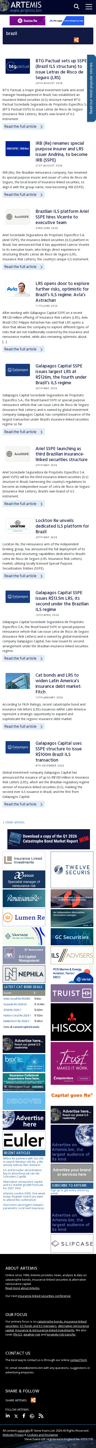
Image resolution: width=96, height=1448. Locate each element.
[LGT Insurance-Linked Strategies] (24, 917)
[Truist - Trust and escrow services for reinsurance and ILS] (72, 993)
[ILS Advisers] (72, 955)
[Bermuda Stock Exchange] (24, 1063)
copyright (23, 1431)
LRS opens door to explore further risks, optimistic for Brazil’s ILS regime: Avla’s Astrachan (62, 292)
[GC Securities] (72, 937)
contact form (78, 1360)
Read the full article (20, 126)
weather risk (31, 1334)
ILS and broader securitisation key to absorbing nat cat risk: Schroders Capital (22, 1173)
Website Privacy (13, 1435)
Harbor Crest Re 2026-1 (17, 1015)
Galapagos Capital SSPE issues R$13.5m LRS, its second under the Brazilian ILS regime (62, 601)
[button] (76, 6)
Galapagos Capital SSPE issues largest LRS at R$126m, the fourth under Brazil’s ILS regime (61, 375)
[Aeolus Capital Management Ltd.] (24, 879)
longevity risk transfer (61, 1334)
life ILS (17, 1334)
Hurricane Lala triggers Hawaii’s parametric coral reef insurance (23, 1206)
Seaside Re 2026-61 (15, 1004)
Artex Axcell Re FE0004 (16, 999)
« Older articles (14, 822)
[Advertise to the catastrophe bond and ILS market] (72, 1173)
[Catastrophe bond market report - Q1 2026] (48, 839)
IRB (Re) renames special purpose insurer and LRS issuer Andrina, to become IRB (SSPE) (61, 152)
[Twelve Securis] (72, 870)
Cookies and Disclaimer (42, 1435)
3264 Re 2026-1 (12, 1010)
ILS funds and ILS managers (38, 1326)
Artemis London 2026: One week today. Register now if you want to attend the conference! (24, 1196)
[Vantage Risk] (24, 936)
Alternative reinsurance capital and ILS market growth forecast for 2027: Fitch (23, 1185)
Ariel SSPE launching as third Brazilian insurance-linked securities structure (61, 454)
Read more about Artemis (22, 1288)
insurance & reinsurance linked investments (44, 1330)
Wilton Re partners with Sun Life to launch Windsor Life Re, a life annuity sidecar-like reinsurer (23, 1162)
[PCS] (72, 974)
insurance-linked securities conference (44, 1296)
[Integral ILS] (72, 918)
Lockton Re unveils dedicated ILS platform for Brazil (62, 526)
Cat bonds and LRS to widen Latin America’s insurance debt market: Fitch (58, 684)
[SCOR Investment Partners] (24, 1101)
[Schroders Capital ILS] (72, 899)
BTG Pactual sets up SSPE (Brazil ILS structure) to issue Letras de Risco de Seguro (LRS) (61, 69)
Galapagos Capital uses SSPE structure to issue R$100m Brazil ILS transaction (58, 752)
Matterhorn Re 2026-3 (16, 1021)
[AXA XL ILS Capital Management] (24, 955)
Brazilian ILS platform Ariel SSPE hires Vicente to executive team (62, 217)
